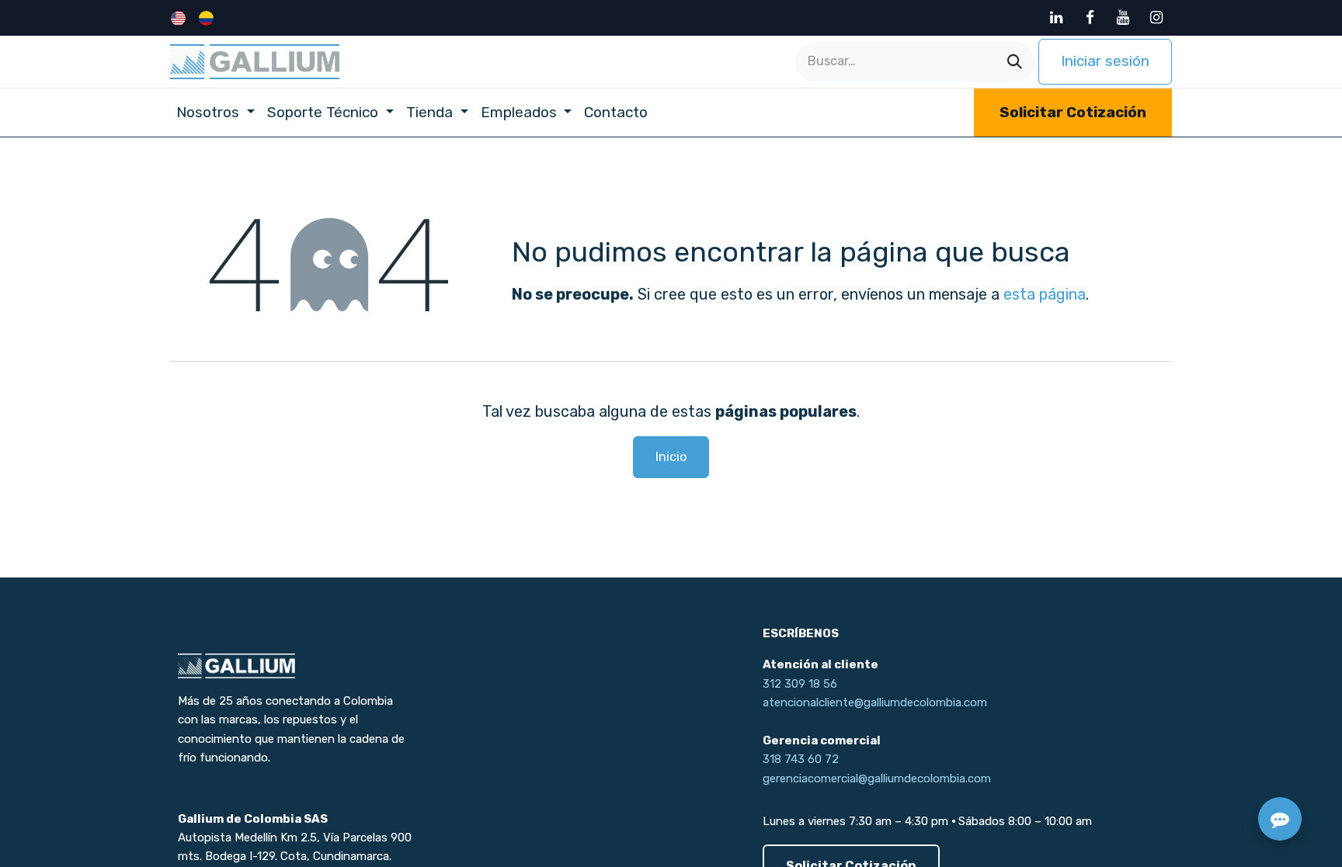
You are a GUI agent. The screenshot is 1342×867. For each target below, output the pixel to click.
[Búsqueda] (1014, 61)
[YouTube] (1123, 18)
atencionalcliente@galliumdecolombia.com (875, 702)
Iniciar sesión (1105, 61)
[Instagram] (1156, 18)
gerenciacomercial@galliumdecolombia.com (877, 779)
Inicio (671, 456)
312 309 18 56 (800, 684)
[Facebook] (1089, 18)
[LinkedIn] (1056, 18)
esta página (1044, 294)
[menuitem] (180, 18)
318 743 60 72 (801, 759)
